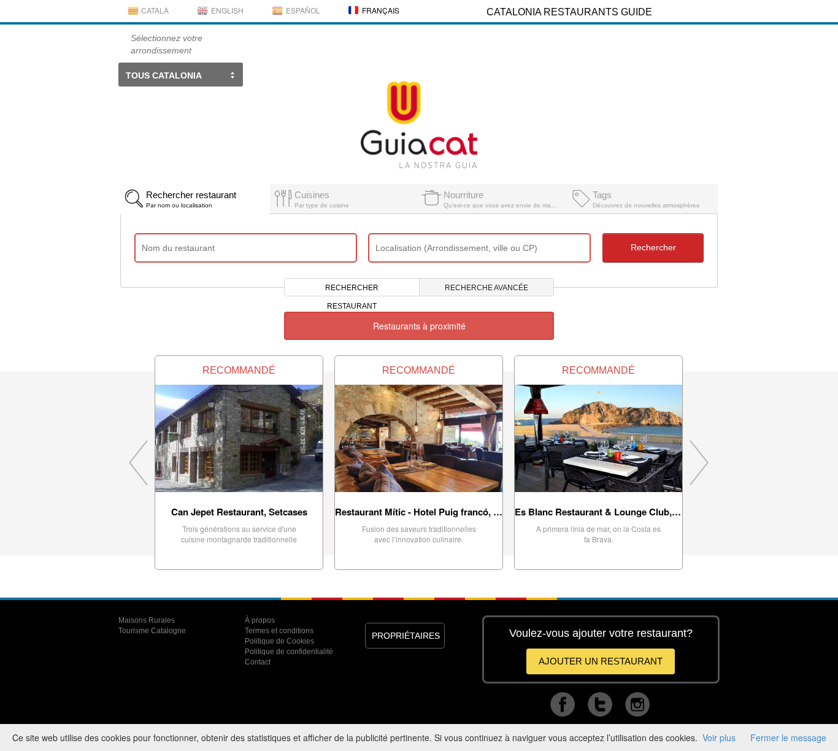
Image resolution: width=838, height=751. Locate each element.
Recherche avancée (486, 287)
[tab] (194, 195)
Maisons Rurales (146, 620)
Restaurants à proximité (419, 326)
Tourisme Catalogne (152, 630)
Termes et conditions (279, 630)
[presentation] (194, 199)
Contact (258, 662)
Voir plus (719, 737)
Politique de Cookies (279, 641)
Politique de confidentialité (289, 651)
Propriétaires (406, 636)
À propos (260, 620)
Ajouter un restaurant (601, 661)
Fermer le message (788, 737)
